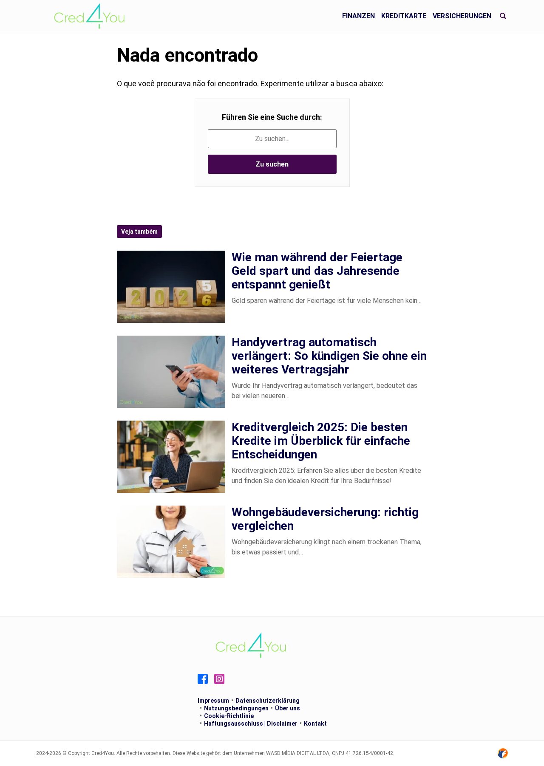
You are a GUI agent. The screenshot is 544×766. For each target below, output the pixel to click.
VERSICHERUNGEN (462, 16)
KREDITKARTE (403, 16)
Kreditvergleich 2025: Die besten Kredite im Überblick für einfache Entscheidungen (321, 440)
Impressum (213, 700)
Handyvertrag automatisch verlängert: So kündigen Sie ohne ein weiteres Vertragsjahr (329, 355)
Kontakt (315, 723)
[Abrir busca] (503, 16)
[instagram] (219, 679)
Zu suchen (272, 164)
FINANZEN (358, 16)
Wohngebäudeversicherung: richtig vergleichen (325, 519)
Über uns (287, 708)
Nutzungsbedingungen (236, 708)
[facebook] (203, 679)
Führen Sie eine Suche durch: (272, 117)
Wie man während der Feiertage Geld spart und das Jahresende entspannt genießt (317, 270)
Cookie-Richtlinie (229, 715)
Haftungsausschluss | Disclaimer (251, 723)
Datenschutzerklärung (267, 700)
